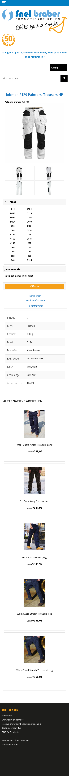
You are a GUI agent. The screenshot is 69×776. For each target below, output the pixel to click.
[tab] (35, 296)
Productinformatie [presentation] (35, 300)
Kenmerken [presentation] (35, 295)
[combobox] (31, 78)
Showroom (7, 715)
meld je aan (54, 52)
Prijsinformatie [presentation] (35, 305)
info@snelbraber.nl (11, 744)
